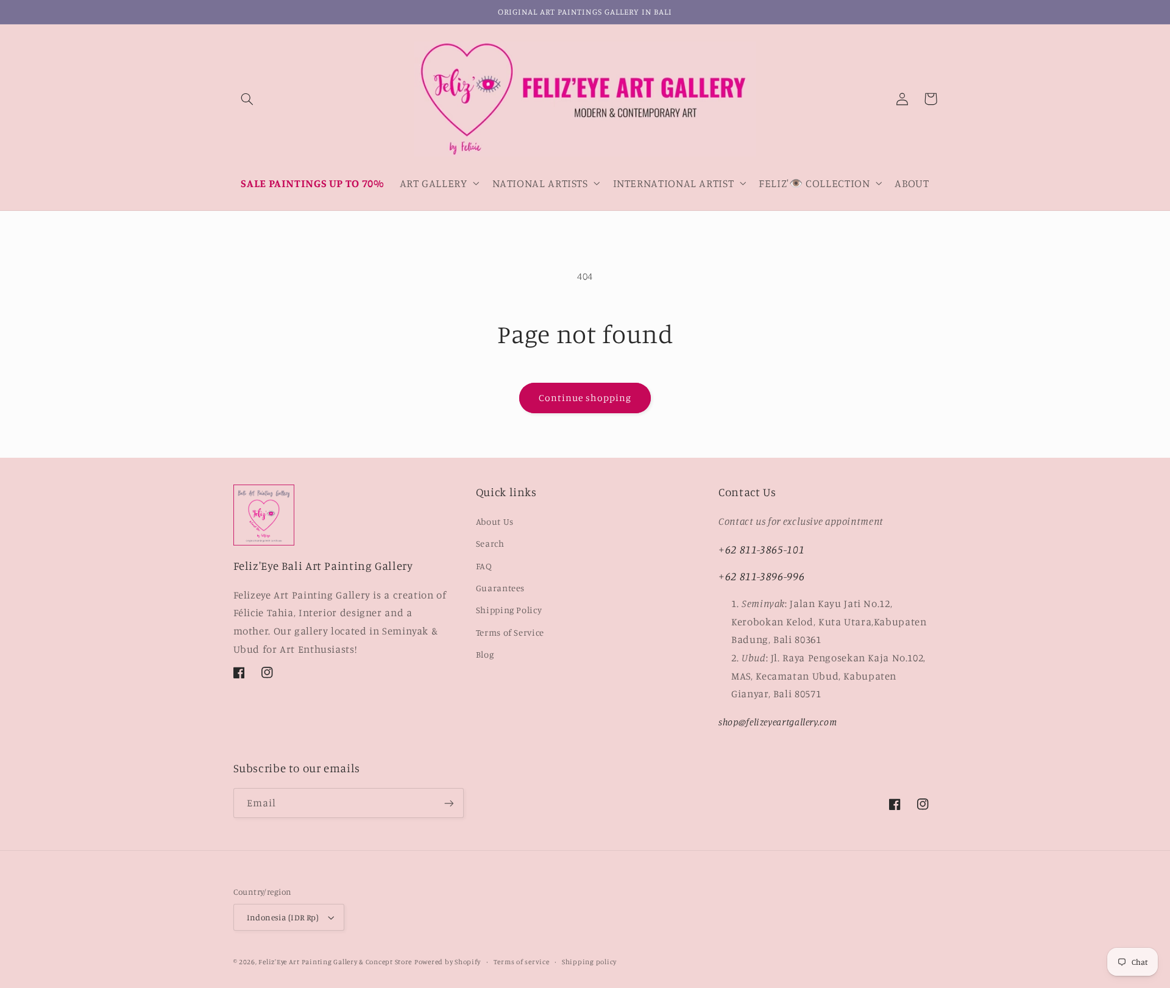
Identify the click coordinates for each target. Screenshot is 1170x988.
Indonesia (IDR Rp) (283, 917)
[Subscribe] (448, 803)
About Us (495, 521)
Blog (485, 654)
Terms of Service (510, 632)
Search (490, 543)
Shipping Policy (509, 610)
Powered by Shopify (447, 962)
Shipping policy (589, 962)
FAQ (484, 566)
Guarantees (500, 588)
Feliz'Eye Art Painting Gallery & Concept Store (335, 962)
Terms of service (522, 962)
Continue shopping (585, 397)
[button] (247, 99)
